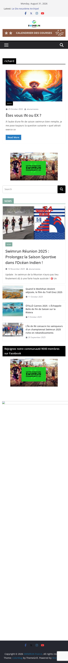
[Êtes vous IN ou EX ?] (34, 85)
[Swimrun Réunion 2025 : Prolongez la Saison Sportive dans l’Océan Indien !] (34, 222)
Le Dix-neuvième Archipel (25, 8)
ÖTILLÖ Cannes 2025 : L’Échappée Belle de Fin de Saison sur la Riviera (43, 309)
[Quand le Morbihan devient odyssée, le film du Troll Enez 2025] (13, 292)
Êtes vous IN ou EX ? (23, 115)
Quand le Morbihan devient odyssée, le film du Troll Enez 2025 (44, 290)
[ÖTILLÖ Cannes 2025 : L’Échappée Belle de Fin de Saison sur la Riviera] (13, 311)
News (9, 244)
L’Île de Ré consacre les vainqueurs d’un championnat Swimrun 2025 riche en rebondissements (44, 329)
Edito (9, 103)
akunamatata (32, 109)
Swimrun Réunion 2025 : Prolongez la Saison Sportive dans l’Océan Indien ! (30, 256)
